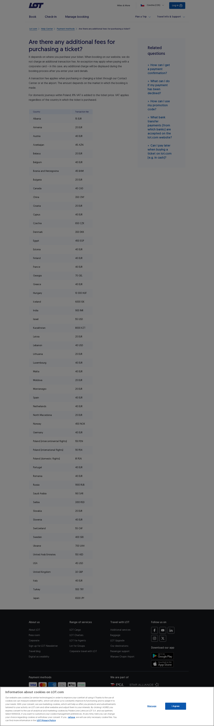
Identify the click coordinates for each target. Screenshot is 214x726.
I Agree (176, 706)
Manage (151, 706)
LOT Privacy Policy (46, 720)
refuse (71, 717)
